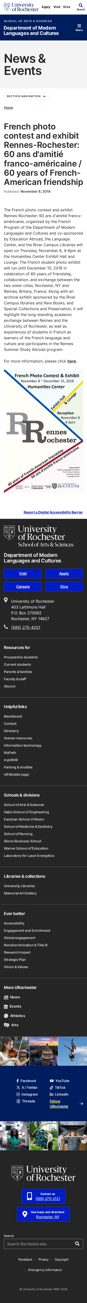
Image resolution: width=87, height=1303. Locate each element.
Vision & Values (16, 966)
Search (9, 1235)
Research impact (17, 952)
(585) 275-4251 (25, 627)
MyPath (10, 752)
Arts (14, 1024)
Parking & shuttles (18, 767)
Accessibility (14, 923)
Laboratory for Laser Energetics (29, 855)
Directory (11, 730)
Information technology (23, 745)
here (71, 361)
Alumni (9, 686)
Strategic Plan (15, 959)
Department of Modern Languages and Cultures (31, 30)
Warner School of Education (26, 848)
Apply (46, 7)
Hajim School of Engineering (26, 812)
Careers (23, 586)
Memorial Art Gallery (20, 893)
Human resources (18, 738)
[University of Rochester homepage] (21, 7)
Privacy (43, 1259)
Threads (28, 1101)
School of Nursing (18, 833)
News (15, 997)
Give (66, 7)
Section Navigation (24, 96)
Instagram (30, 1094)
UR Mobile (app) (16, 774)
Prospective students (21, 657)
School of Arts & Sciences (28, 21)
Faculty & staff (15, 679)
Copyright (62, 1259)
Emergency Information (45, 1270)
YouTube (62, 1080)
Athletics (17, 1015)
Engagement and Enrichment (27, 930)
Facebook (28, 1080)
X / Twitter (30, 1087)
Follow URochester (59, 1103)
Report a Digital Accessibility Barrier (53, 512)
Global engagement (19, 937)
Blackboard (13, 716)
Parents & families (18, 671)
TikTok (60, 1087)
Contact (10, 723)
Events (15, 1006)
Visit (56, 7)
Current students (17, 664)
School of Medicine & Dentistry (28, 826)
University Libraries (19, 886)
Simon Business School (22, 841)
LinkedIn (62, 1094)
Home (8, 107)
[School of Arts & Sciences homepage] (38, 536)
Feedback (25, 1259)
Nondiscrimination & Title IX (26, 945)
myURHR (11, 760)
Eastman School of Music (24, 819)
